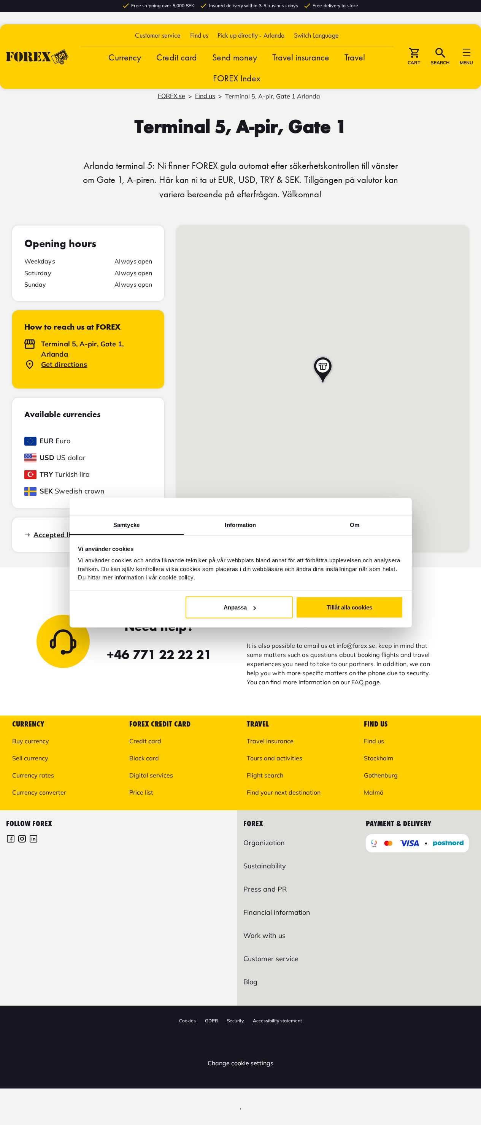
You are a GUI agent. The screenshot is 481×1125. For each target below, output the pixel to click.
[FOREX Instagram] (22, 839)
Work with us (264, 935)
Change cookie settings (240, 1063)
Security (235, 1020)
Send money (234, 57)
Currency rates (33, 775)
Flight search (265, 775)
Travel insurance (300, 57)
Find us (199, 35)
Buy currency (30, 741)
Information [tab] (240, 524)
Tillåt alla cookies (349, 607)
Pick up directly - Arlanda (251, 35)
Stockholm (378, 758)
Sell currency (30, 758)
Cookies (187, 1020)
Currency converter (39, 792)
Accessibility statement (277, 1020)
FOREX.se (171, 96)
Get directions (64, 364)
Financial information (276, 912)
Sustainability (264, 866)
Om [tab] (354, 524)
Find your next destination (284, 792)
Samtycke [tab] (126, 524)
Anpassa (235, 607)
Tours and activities (274, 758)
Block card (144, 758)
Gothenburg (381, 775)
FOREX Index (236, 78)
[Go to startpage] (37, 56)
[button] (316, 35)
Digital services (151, 775)
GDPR (211, 1020)
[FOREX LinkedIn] (33, 839)
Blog (250, 981)
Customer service (158, 35)
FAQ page (365, 682)
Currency (124, 57)
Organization (264, 842)
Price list (141, 792)
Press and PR (265, 889)
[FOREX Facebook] (10, 839)
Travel (354, 57)
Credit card (176, 57)
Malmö (373, 792)
